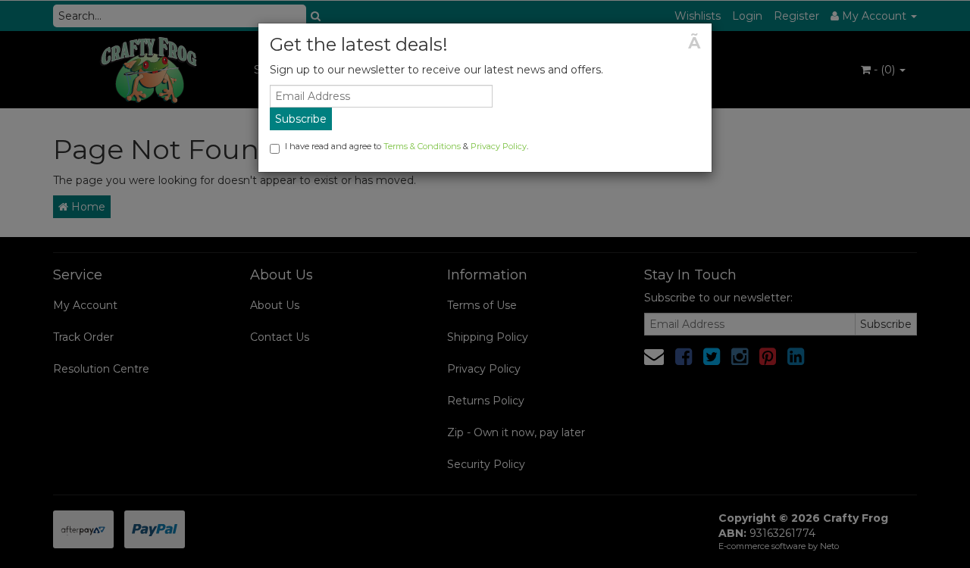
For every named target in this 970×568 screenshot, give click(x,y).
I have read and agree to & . (406, 146)
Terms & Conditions (422, 146)
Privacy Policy (499, 146)
